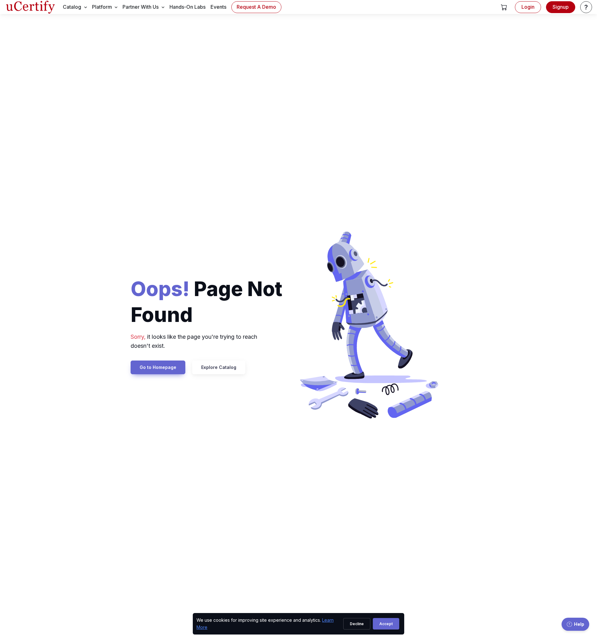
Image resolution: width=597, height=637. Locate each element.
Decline (357, 623)
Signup (561, 7)
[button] (504, 7)
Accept (386, 623)
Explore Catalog (218, 367)
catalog (72, 7)
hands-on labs (187, 7)
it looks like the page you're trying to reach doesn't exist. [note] (194, 341)
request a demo (256, 7)
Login (528, 7)
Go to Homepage (158, 367)
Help (579, 624)
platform (102, 7)
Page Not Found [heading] (206, 302)
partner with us (141, 7)
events (218, 7)
